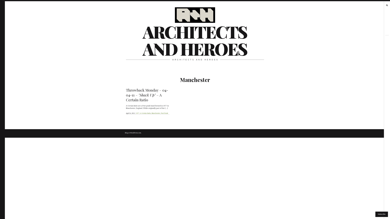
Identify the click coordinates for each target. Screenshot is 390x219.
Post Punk (164, 113)
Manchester (156, 113)
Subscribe (382, 214)
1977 (137, 113)
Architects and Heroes (195, 40)
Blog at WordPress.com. (133, 133)
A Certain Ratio (145, 113)
